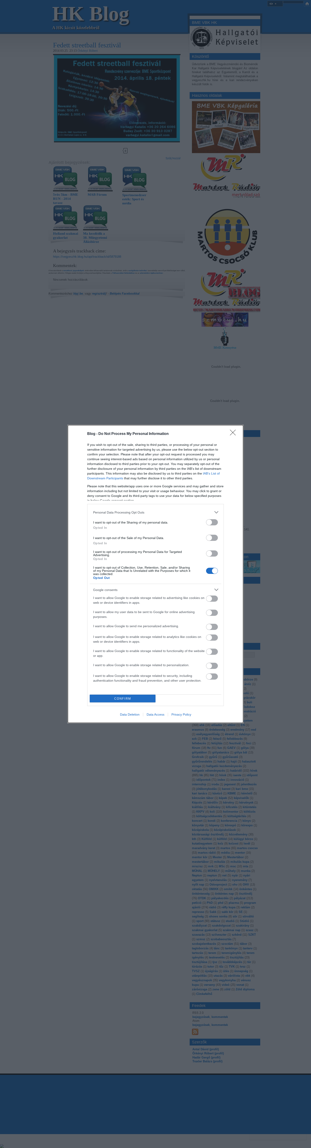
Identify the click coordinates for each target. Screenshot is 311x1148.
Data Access (155, 714)
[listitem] (155, 512)
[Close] (234, 434)
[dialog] (155, 574)
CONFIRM (122, 698)
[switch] (212, 522)
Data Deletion (130, 714)
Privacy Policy (181, 714)
